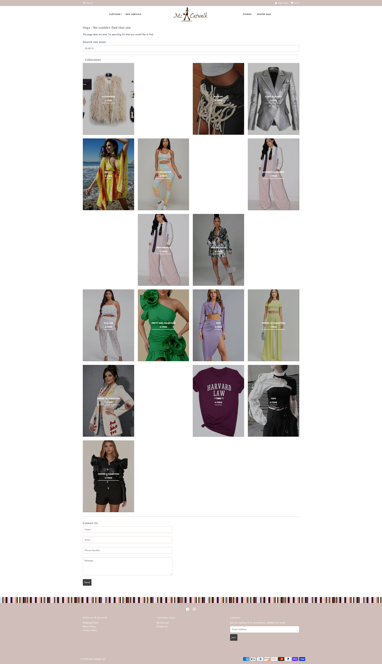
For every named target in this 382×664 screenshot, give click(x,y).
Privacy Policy (90, 630)
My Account (163, 622)
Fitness (247, 14)
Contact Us (162, 626)
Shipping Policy (91, 622)
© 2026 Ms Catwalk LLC (93, 659)
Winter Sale (264, 14)
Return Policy (89, 626)
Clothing (114, 14)
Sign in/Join (283, 2)
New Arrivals (133, 14)
